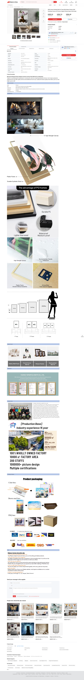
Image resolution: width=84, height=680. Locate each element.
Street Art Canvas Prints (33, 660)
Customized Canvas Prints (56, 665)
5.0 (65, 48)
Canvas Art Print (64, 665)
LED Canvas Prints (45, 647)
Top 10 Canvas (17, 667)
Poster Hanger (9, 649)
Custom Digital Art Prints (43, 660)
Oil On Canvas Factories (28, 665)
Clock (25, 649)
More (8, 669)
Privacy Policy (56, 676)
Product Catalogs (20, 645)
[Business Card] (75, 50)
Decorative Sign (9, 651)
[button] (56, 48)
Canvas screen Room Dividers (64, 649)
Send (14, 596)
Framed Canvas (62, 647)
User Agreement (47, 676)
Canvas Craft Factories (37, 665)
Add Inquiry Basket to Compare (26, 40)
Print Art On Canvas (72, 665)
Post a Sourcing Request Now (34, 596)
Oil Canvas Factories (20, 665)
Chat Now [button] (70, 19)
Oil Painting (21, 660)
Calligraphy (26, 660)
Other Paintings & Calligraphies (12, 660)
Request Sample (65, 21)
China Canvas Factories (11, 665)
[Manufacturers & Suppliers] (12, 2)
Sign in (76, 2)
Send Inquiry (55, 19)
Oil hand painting (27, 647)
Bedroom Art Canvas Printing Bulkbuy (27, 667)
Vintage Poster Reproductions (53, 660)
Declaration (52, 676)
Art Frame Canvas (10, 667)
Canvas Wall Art (9, 647)
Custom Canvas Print (46, 665)
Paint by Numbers (44, 649)
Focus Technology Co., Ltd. (35, 676)
